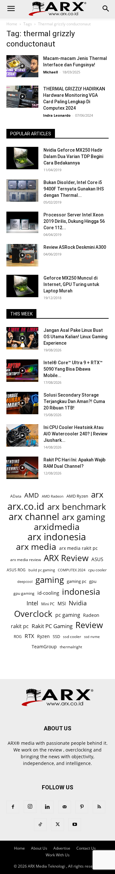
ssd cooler (72, 636)
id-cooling (48, 593)
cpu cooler (97, 569)
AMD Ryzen (77, 496)
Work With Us (58, 855)
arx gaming (83, 517)
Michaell (50, 72)
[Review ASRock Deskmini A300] (22, 255)
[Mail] (64, 807)
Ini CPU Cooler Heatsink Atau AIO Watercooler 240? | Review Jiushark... (75, 434)
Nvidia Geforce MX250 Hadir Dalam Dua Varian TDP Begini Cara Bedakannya (73, 156)
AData (15, 496)
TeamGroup (44, 646)
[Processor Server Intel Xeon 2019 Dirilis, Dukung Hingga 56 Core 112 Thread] (22, 223)
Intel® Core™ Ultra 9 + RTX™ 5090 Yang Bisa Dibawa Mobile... (73, 369)
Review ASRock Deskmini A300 (74, 247)
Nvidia (78, 603)
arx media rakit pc (78, 548)
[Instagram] (30, 806)
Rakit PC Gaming (52, 626)
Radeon (91, 615)
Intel (32, 603)
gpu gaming (23, 593)
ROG (18, 636)
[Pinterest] (81, 807)
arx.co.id (25, 506)
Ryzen (43, 636)
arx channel (34, 516)
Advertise (61, 848)
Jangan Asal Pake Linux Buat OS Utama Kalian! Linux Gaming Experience (75, 337)
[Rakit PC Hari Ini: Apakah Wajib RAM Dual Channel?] (22, 468)
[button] (11, 8)
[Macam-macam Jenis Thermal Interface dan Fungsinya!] (22, 66)
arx (97, 494)
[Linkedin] (47, 807)
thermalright (71, 647)
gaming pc (76, 581)
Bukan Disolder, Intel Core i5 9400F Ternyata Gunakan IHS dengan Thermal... (73, 189)
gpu (92, 581)
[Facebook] (12, 807)
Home (11, 24)
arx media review (25, 559)
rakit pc (20, 626)
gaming (49, 579)
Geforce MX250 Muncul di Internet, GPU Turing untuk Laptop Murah (71, 284)
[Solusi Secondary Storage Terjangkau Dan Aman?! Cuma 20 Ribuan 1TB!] (22, 403)
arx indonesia (56, 537)
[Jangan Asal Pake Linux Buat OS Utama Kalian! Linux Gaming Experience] (22, 338)
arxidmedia (57, 527)
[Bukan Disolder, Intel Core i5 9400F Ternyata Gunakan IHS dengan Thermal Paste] (22, 190)
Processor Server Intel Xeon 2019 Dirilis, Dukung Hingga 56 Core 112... (74, 221)
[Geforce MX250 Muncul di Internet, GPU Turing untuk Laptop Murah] (22, 286)
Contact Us (86, 848)
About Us (39, 848)
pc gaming (67, 615)
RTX (29, 636)
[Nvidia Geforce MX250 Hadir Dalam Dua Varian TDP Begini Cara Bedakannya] (22, 158)
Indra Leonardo (57, 115)
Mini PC (48, 603)
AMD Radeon (53, 496)
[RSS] (99, 807)
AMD (31, 495)
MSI (61, 603)
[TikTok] (40, 824)
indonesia (81, 591)
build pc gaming (41, 569)
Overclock (33, 613)
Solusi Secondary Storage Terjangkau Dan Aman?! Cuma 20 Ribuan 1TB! (74, 401)
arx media (36, 546)
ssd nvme (92, 636)
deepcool (25, 581)
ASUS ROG (16, 570)
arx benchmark (76, 506)
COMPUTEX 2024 (71, 569)
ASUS (97, 559)
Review (89, 625)
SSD (56, 636)
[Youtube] (74, 824)
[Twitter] (57, 824)
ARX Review (66, 558)
